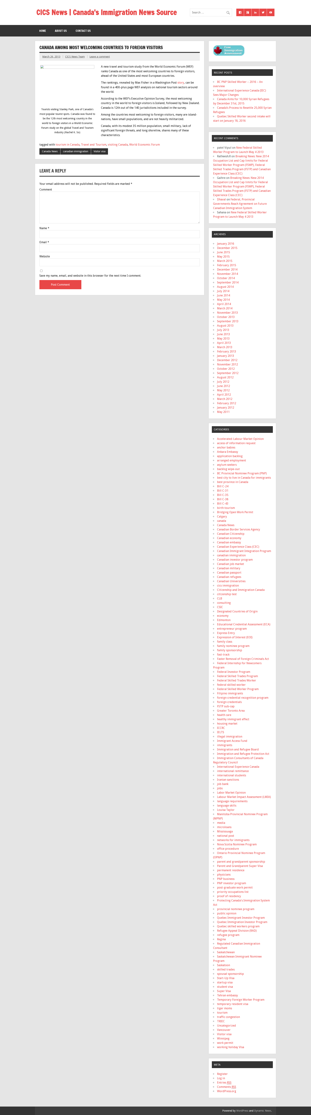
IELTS (220, 732)
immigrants (224, 745)
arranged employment (231, 460)
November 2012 (227, 364)
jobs (220, 788)
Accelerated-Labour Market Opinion (240, 439)
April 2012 (224, 394)
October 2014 (226, 278)
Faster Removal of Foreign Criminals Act (243, 659)
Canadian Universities (231, 581)
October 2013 (226, 317)
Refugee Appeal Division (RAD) (237, 930)
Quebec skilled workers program (238, 926)
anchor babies (226, 447)
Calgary (222, 516)
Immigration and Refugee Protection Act (243, 753)
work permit (225, 1043)
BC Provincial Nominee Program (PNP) (242, 473)
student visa (225, 986)
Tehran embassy (227, 995)
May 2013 (223, 338)
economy (223, 615)
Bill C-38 (222, 499)
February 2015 (226, 265)
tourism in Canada (68, 144)
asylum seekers (227, 464)
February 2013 (226, 351)
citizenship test (227, 594)
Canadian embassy (229, 542)
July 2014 (223, 291)
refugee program (228, 935)
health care (224, 715)
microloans (224, 827)
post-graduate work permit (235, 887)
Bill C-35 (222, 495)
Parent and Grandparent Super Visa (240, 866)
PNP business (226, 879)
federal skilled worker (231, 684)
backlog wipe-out (228, 469)
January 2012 (225, 407)
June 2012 (223, 386)
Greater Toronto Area (231, 710)
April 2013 (224, 343)
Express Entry (226, 633)
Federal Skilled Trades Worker (236, 680)
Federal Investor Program (233, 672)
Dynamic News (262, 1110)
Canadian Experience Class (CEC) (238, 546)
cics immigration (228, 585)
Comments (226, 1087)
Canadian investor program (235, 559)
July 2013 (223, 330)
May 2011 (223, 412)
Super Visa (224, 991)
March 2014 (224, 308)
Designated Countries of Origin (237, 611)
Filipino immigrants (230, 693)
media (221, 823)
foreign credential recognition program (242, 697)
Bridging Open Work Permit (235, 512)
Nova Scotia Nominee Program (237, 844)
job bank (222, 784)
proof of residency (229, 896)
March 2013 (224, 347)
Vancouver (224, 1030)
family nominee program (233, 646)
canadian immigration (75, 151)
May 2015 (223, 256)
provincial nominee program (235, 909)
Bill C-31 (222, 490)
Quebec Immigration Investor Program (242, 922)
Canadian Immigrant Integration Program (244, 551)
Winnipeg (223, 1038)
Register (222, 1074)
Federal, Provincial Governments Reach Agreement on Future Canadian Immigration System (240, 204)
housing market (227, 723)
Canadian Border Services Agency (238, 529)
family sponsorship (229, 650)
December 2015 (227, 248)
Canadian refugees (229, 577)
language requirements (232, 801)
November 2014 (227, 274)
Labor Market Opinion (231, 792)
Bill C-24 (222, 486)
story (180, 82)
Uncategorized (226, 1025)
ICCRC (221, 728)
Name (44, 228)
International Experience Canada (238, 766)
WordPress (242, 1110)
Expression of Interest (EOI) (235, 637)
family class (224, 641)
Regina (221, 939)
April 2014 (224, 304)
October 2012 (226, 368)
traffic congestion (228, 1017)
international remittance (233, 771)
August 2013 (225, 325)
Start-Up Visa (225, 978)
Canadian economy (229, 538)
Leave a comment (99, 56)
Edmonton (224, 620)
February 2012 (226, 403)
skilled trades (226, 969)
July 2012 (223, 381)
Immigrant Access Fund (232, 741)
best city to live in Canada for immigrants (244, 477)
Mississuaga (225, 831)
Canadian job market (230, 564)
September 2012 (227, 373)
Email (44, 242)
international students (231, 775)
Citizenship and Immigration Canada (241, 590)
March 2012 (224, 399)
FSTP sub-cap (226, 706)
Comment (45, 189)
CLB (219, 598)
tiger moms (224, 1008)
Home (42, 31)
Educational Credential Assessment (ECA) (243, 624)
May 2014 (223, 299)
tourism (222, 1012)
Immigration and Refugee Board (238, 749)
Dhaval (221, 199)
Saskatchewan (226, 952)
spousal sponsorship (230, 974)
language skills (226, 805)
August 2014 (225, 287)
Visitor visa (99, 151)
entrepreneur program (232, 628)
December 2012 (227, 360)
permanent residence (230, 870)
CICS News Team (75, 56)
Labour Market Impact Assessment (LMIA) (244, 797)
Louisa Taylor (226, 810)
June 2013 (223, 334)
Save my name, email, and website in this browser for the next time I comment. (90, 275)
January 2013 (225, 356)
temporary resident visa (232, 1004)
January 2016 (225, 243)
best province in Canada (232, 482)
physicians (224, 874)
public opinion (226, 913)
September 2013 (227, 321)
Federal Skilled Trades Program (237, 676)
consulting (224, 603)
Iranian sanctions (228, 779)
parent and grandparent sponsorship (241, 861)
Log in (221, 1078)
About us (61, 31)
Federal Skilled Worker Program (238, 689)
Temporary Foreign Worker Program (240, 999)
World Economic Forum (144, 144)
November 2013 (227, 312)
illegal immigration (229, 736)
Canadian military (228, 568)
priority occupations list (233, 892)
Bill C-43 (222, 503)
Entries (224, 1082)
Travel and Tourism (93, 144)
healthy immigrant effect (233, 719)
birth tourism (226, 508)
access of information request (236, 443)
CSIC (220, 607)
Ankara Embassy (227, 452)
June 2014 (223, 295)
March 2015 (224, 261)
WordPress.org (226, 1091)
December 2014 (227, 269)
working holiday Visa (230, 1047)
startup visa (225, 982)
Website (44, 256)
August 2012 (225, 377)
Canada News (50, 151)
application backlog (230, 456)
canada (221, 521)
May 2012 (223, 390)
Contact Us (83, 31)
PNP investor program (231, 883)
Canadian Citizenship (230, 533)
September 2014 (227, 282)
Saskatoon (223, 965)
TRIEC (221, 1021)
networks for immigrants (233, 840)
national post (225, 835)
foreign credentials (229, 702)
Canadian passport (229, 572)
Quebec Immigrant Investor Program (241, 917)
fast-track (223, 654)
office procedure (228, 848)
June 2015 (223, 252)
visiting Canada (118, 144)
